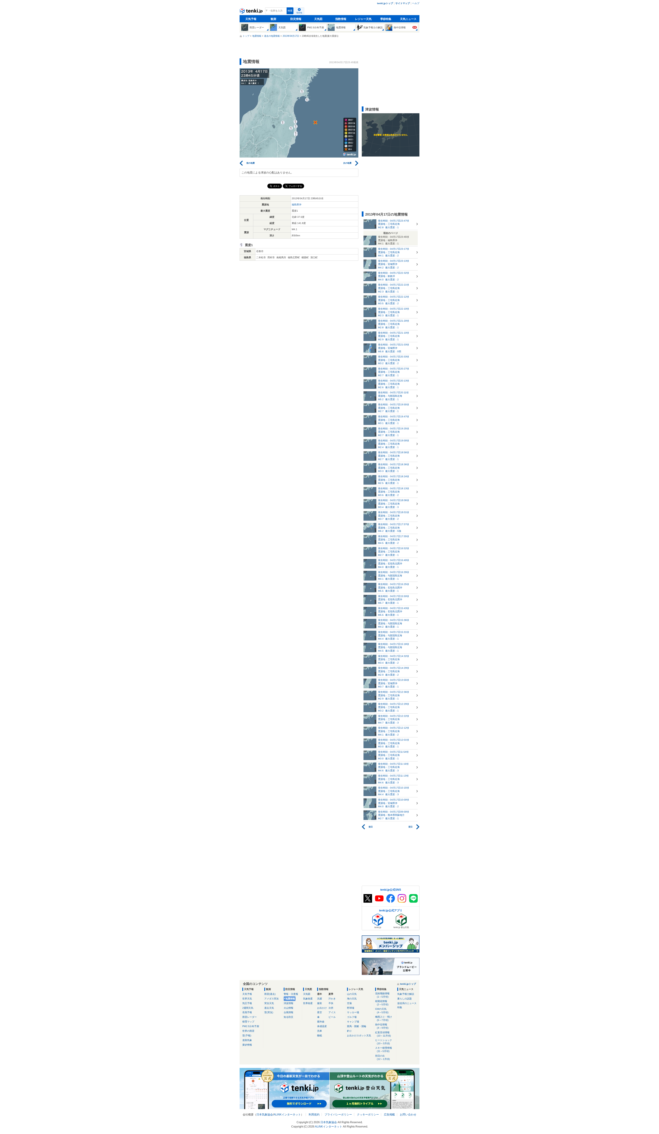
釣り (349, 1030)
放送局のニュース (407, 1003)
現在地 (299, 13)
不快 (330, 1003)
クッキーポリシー (368, 1114)
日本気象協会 (264, 1114)
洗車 (319, 1030)
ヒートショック (383, 1042)
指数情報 (340, 19)
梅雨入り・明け (383, 1018)
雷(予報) (246, 1035)
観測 (273, 19)
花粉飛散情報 (382, 995)
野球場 (350, 1007)
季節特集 (385, 19)
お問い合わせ (408, 1114)
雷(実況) (268, 1012)
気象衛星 (308, 998)
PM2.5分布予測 (250, 1026)
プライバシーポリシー (338, 1114)
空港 (349, 1003)
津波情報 (288, 1003)
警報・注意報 (291, 994)
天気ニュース (408, 19)
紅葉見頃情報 (383, 1034)
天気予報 (250, 19)
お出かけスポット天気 (359, 1035)
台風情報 (288, 1012)
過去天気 (269, 1007)
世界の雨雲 (248, 1030)
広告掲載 (389, 1114)
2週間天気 (247, 1007)
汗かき (332, 998)
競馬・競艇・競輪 (356, 1026)
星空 (319, 1012)
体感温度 (322, 1026)
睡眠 (319, 1035)
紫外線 (320, 1021)
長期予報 (247, 1012)
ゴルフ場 (352, 1017)
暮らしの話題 (404, 998)
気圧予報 (247, 1003)
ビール (332, 1017)
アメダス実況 (271, 998)
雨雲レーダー (249, 1017)
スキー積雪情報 (383, 1049)
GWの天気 (382, 1011)
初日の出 (382, 1057)
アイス (332, 1012)
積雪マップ (248, 1021)
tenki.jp (251, 11)
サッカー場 (353, 1012)
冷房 (330, 1007)
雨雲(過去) (270, 994)
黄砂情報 (247, 1044)
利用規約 (314, 1114)
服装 (319, 1003)
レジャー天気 (363, 19)
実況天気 (269, 1003)
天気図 (318, 19)
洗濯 (319, 998)
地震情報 (290, 998)
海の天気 (352, 998)
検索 (290, 10)
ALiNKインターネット (287, 1114)
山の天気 (352, 994)
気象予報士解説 (405, 994)
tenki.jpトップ (385, 3)
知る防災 (288, 1017)
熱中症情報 (382, 1026)
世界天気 (247, 998)
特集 (399, 1007)
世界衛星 (308, 1003)
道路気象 (247, 1040)
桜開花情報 (382, 1003)
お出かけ (322, 1007)
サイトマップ (402, 3)
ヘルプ (415, 3)
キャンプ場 (353, 1021)
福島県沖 (296, 204)
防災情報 (295, 19)
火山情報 (288, 1007)
